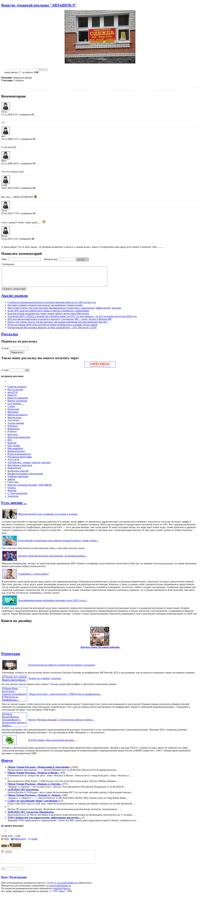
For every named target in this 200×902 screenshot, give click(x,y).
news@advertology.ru (60, 885)
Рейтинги (13, 426)
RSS (6, 838)
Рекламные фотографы (20, 456)
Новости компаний (18, 398)
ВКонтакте (20, 838)
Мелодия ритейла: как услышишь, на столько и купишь (47, 514)
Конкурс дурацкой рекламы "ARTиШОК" (30, 485)
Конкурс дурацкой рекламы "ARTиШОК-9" (39, 5)
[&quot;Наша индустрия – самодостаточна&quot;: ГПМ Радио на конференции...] (15, 699)
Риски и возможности (19, 454)
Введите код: (51, 259)
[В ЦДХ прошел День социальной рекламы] (9, 745)
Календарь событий (18, 470)
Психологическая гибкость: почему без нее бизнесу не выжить (61, 665)
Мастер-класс (15, 417)
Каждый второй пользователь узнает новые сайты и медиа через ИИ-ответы (48, 313)
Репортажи (13, 409)
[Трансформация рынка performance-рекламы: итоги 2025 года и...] (9, 605)
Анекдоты (13, 496)
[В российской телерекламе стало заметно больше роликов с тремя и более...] (9, 545)
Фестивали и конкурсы (20, 465)
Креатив (12, 442)
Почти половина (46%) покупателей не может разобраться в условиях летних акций (53, 324)
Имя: (5, 259)
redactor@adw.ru (61, 888)
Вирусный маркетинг (19, 437)
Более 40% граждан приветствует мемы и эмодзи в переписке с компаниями (48, 310)
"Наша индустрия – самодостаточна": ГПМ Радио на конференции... (64, 694)
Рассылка (9, 334)
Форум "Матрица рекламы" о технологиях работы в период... (61, 719)
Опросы (12, 487)
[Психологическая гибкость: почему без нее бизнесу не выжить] (9, 669)
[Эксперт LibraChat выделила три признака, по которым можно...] (9, 560)
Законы (11, 479)
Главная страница (17, 386)
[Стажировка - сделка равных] (9, 578)
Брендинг (13, 434)
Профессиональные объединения (25, 473)
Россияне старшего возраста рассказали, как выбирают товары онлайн (45, 305)
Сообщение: (8, 264)
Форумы (12, 490)
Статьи (11, 406)
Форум (7, 760)
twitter (34, 838)
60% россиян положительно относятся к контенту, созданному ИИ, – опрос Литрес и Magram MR (60, 319)
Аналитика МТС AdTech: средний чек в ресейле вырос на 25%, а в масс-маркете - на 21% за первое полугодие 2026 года (72, 316)
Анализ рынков (14, 296)
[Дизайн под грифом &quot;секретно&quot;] (15, 679)
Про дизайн (14, 445)
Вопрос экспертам (17, 400)
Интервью (13, 412)
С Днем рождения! (18, 493)
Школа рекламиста (18, 414)
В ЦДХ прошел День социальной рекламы (51, 740)
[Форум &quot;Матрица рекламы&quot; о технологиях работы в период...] (15, 725)
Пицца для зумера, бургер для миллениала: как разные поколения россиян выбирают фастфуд (58, 322)
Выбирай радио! (16, 451)
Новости (12, 395)
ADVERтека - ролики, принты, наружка (29, 462)
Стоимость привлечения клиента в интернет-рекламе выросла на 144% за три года (52, 302)
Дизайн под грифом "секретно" (45, 678)
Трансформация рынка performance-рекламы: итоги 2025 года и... (53, 600)
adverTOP (13, 392)
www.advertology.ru (67, 882)
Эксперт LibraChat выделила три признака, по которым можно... (52, 555)
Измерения (13, 428)
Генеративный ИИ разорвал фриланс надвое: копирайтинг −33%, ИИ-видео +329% (52, 327)
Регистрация (18, 877)
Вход (4, 877)
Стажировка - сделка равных (33, 574)
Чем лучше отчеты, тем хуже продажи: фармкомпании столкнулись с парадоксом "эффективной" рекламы (64, 308)
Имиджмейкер (15, 448)
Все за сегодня (15, 389)
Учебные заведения (18, 476)
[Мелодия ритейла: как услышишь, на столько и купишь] (9, 519)
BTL (10, 440)
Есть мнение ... (15, 403)
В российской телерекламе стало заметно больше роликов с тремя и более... (58, 540)
